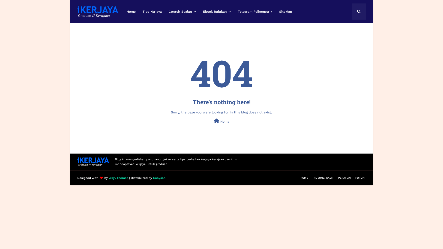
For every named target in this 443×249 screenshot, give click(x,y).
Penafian (344, 177)
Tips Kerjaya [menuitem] (152, 11)
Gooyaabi (159, 178)
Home (224, 121)
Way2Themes (118, 178)
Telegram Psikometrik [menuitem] (255, 11)
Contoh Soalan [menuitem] (180, 11)
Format (360, 177)
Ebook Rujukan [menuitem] (215, 11)
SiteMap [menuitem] (285, 11)
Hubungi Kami (323, 177)
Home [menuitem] (131, 11)
